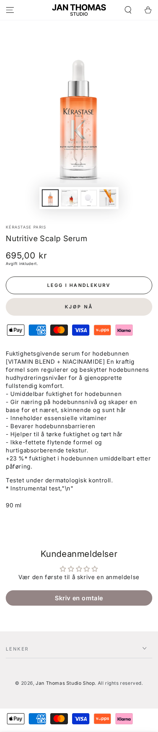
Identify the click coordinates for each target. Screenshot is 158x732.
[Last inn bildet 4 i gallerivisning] (107, 198)
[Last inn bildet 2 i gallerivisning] (69, 198)
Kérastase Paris (26, 227)
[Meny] (10, 10)
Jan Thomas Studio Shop (65, 683)
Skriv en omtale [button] (79, 598)
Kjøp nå (79, 307)
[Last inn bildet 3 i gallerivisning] (88, 198)
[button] (128, 10)
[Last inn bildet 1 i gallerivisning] (50, 198)
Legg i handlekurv (79, 285)
